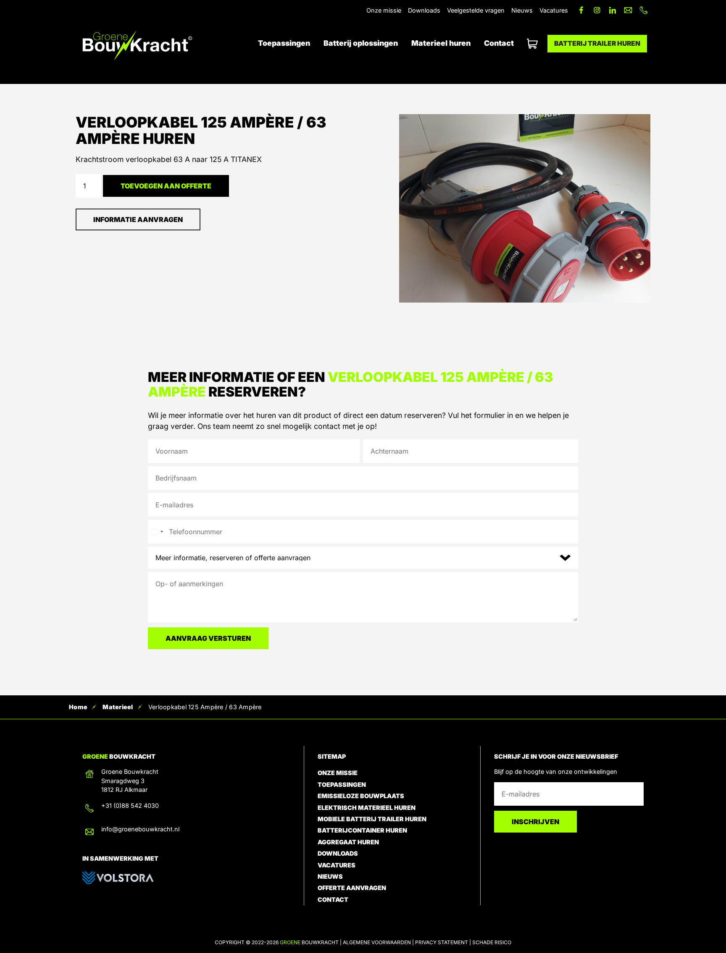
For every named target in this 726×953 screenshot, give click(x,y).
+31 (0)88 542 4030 (130, 805)
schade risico (491, 942)
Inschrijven (535, 821)
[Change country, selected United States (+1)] (157, 531)
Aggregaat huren (348, 842)
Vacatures (553, 10)
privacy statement (441, 942)
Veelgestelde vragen (476, 10)
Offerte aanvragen (530, 44)
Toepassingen (284, 43)
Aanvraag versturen (208, 638)
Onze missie (383, 10)
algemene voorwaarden (377, 942)
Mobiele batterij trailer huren (372, 818)
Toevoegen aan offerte (166, 186)
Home (78, 706)
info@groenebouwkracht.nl (140, 829)
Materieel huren (441, 43)
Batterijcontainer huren (362, 830)
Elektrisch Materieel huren (367, 807)
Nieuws (522, 10)
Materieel (118, 706)
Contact (499, 43)
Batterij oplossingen (361, 43)
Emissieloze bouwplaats (361, 795)
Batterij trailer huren (597, 43)
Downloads (424, 10)
